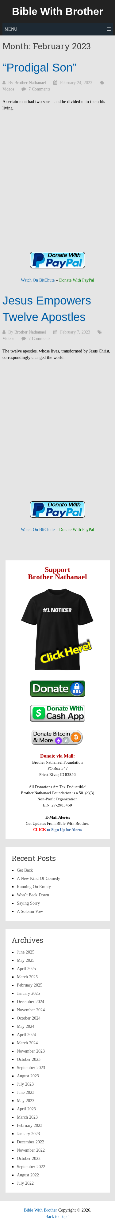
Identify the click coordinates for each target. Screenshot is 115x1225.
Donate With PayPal (76, 280)
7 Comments (39, 89)
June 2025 (25, 952)
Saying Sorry (28, 903)
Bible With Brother (57, 11)
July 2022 (25, 1183)
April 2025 (26, 968)
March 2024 (27, 1043)
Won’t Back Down (33, 895)
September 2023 (31, 1067)
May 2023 (25, 1100)
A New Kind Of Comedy (38, 878)
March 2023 (27, 1117)
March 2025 (27, 977)
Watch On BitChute (38, 280)
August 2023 (28, 1076)
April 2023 (26, 1109)
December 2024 (30, 1001)
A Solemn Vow (30, 911)
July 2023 (25, 1084)
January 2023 (28, 1133)
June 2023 (25, 1092)
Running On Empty (34, 886)
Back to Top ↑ (57, 1216)
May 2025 (25, 960)
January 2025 (28, 993)
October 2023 (28, 1059)
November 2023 (31, 1051)
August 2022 (28, 1175)
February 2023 (29, 1125)
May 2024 (25, 1026)
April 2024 (26, 1034)
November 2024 (31, 1010)
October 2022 (28, 1158)
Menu (11, 29)
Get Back (25, 870)
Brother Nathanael (30, 82)
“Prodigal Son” (39, 67)
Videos (8, 89)
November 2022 (31, 1150)
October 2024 (28, 1018)
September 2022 (31, 1166)
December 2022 (30, 1142)
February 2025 (29, 985)
